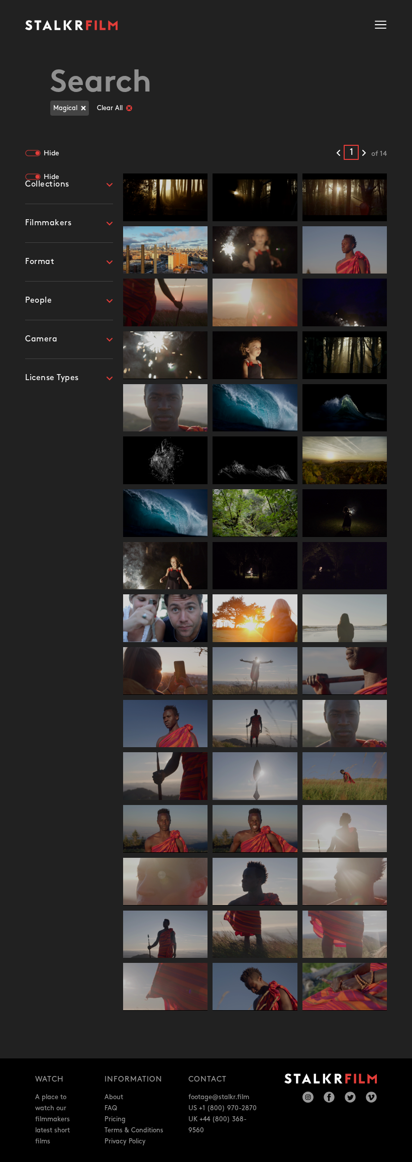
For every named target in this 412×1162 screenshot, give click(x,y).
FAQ (111, 1108)
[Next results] (364, 153)
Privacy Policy (125, 1141)
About (114, 1097)
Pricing (115, 1119)
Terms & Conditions (134, 1130)
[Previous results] (338, 153)
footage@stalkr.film (218, 1097)
